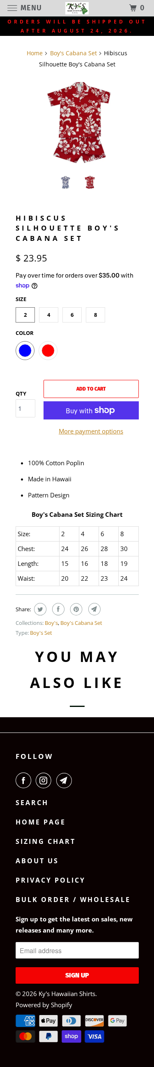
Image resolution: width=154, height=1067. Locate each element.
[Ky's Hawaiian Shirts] (77, 8)
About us (37, 860)
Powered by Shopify (44, 1005)
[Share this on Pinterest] (75, 609)
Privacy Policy (50, 880)
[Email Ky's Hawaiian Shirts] (65, 780)
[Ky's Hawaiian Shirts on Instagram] (45, 780)
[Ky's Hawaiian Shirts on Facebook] (25, 780)
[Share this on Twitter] (39, 609)
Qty (21, 393)
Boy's (51, 623)
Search (32, 802)
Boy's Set (41, 632)
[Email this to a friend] (93, 609)
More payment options (91, 431)
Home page (41, 822)
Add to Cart (91, 389)
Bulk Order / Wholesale (73, 899)
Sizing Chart (46, 841)
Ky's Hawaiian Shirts (67, 993)
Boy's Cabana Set (81, 623)
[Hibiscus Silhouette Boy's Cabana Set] (77, 122)
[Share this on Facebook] (57, 609)
